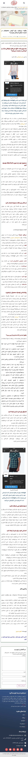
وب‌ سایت (23, 680)
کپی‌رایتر (17, 317)
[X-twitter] (14, 749)
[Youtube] (10, 749)
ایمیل (24, 676)
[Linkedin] (21, 749)
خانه (26, 7)
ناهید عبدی (19, 631)
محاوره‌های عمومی (15, 238)
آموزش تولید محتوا (21, 7)
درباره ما (23, 704)
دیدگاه (24, 655)
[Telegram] (17, 749)
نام (25, 672)
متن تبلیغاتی (20, 57)
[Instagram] (6, 749)
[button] (4, 3)
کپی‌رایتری (22, 124)
